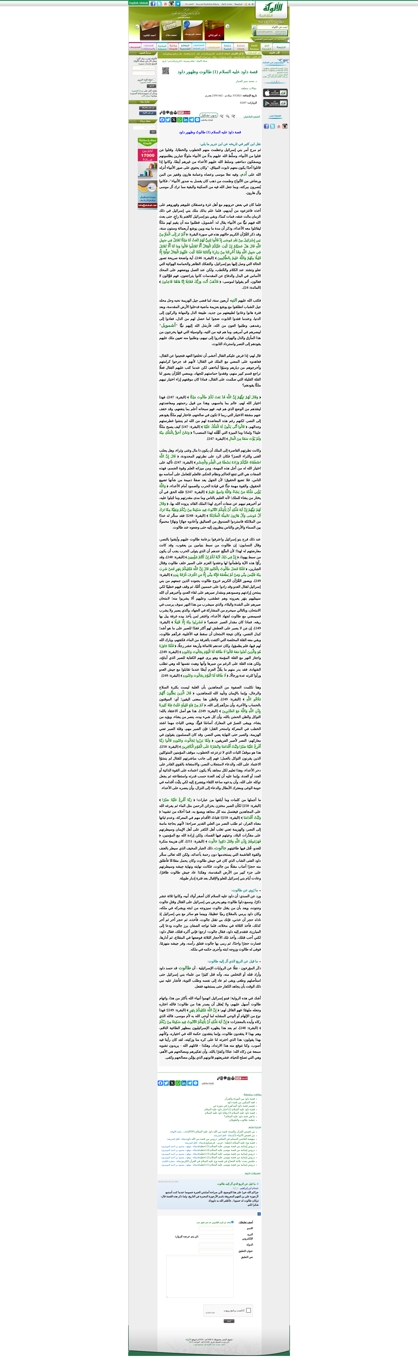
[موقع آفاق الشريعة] (266, 47)
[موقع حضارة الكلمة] (227, 47)
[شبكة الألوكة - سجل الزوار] (227, 5)
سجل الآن (146, 96)
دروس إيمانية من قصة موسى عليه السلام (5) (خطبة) (226, 1146)
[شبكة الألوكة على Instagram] (171, 3)
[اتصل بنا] (189, 5)
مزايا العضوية (137, 91)
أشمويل (168, 325)
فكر (198, 53)
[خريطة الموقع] (249, 5)
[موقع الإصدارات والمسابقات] (148, 47)
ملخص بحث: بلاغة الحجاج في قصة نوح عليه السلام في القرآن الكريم (218, 1161)
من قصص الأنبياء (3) (244, 1135)
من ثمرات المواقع (202, 57)
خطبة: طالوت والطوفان (242, 1120)
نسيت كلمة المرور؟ (148, 82)
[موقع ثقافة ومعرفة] (254, 47)
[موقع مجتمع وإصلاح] (240, 47)
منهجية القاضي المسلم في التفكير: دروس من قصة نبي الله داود (221, 1138)
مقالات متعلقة (249, 88)
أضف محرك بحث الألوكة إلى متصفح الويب (209, 1344)
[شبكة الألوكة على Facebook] (153, 3)
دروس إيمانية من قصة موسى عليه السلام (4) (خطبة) (226, 1150)
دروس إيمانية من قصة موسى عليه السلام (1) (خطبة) (226, 1164)
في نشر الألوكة (148, 113)
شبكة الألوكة (201, 61)
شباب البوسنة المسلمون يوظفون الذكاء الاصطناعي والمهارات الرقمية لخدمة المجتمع (275, 68)
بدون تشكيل (209, 115)
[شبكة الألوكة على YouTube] (165, 3)
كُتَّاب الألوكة (274, 53)
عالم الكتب (256, 57)
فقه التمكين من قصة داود (241, 1102)
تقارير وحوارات (225, 57)
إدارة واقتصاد (189, 53)
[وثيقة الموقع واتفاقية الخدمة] (207, 5)
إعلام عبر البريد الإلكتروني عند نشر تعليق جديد (214, 1222)
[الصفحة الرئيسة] (252, 5)
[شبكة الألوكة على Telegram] (177, 3)
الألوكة (188, 1339)
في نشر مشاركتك (148, 107)
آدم (244, 174)
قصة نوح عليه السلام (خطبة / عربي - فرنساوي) (229, 1142)
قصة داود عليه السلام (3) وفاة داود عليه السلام (230, 1112)
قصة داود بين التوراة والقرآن (240, 1098)
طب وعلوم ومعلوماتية (172, 53)
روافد (214, 57)
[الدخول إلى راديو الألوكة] (267, 33)
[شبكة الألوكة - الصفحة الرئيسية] (238, 5)
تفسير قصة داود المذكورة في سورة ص (234, 1105)
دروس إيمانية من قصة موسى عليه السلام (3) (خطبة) (226, 1153)
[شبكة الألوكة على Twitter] (159, 3)
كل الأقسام (236, 53)
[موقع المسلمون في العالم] (199, 47)
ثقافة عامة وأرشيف (242, 57)
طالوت (184, 967)
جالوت (220, 847)
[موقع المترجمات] (135, 47)
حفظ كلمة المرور (145, 79)
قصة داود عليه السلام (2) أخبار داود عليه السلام (229, 1109)
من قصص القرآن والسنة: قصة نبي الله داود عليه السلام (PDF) (221, 1131)
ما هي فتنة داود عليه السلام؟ (239, 1116)
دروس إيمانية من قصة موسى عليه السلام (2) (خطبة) (226, 1157)
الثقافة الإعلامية (223, 53)
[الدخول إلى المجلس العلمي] (269, 40)
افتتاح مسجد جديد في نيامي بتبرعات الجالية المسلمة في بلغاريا (275, 74)
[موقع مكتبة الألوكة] (173, 47)
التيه (233, 300)
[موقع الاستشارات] (214, 47)
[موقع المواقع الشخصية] (185, 47)
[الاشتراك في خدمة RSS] (246, 5)
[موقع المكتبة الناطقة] (162, 47)
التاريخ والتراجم (208, 53)
